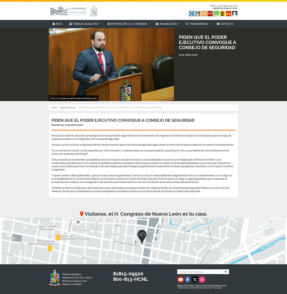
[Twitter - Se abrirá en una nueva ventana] (195, 280)
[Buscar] (225, 271)
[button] (85, 24)
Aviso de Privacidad (213, 288)
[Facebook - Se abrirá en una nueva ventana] (187, 280)
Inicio (54, 107)
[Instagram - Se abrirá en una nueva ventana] (202, 280)
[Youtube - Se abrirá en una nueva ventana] (180, 280)
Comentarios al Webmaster (190, 288)
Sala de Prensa (68, 107)
